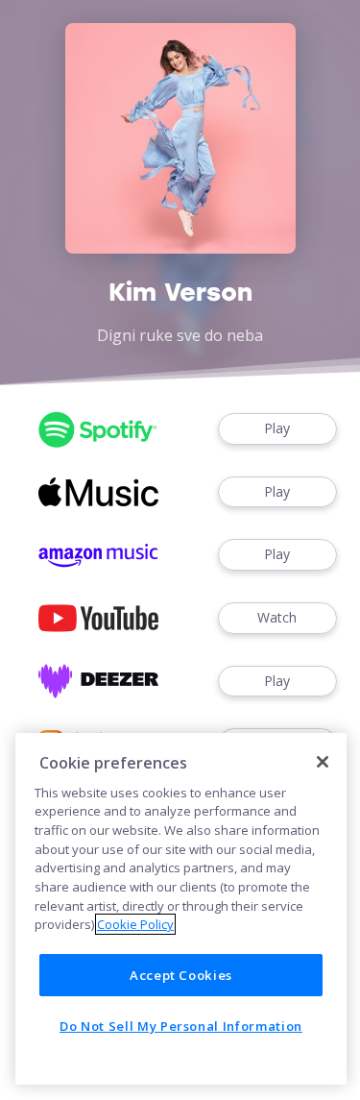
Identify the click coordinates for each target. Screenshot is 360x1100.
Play (277, 428)
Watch (277, 617)
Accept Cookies (181, 975)
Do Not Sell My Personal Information (181, 1026)
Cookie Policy (135, 924)
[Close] (322, 762)
